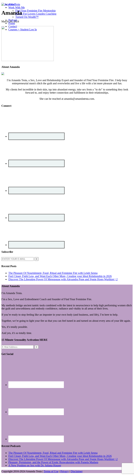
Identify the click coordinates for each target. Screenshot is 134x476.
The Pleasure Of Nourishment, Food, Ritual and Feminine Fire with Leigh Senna (53, 273)
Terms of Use (51, 471)
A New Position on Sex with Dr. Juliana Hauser (34, 465)
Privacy (64, 471)
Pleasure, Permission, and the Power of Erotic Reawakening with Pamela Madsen (53, 462)
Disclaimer (77, 471)
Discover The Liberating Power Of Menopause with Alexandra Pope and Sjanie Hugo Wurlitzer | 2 (63, 279)
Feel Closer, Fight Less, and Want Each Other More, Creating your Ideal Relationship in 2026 (60, 276)
